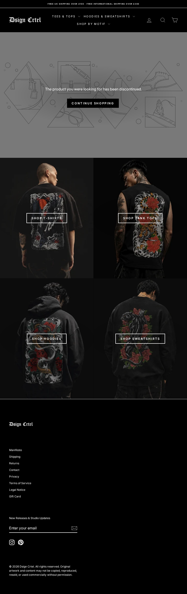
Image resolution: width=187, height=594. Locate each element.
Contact (14, 470)
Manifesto (15, 450)
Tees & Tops (64, 16)
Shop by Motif (92, 24)
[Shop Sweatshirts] (140, 338)
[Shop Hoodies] (47, 338)
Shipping (14, 456)
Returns (14, 463)
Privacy (14, 476)
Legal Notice (17, 489)
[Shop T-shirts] (47, 218)
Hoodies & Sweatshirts (108, 16)
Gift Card (15, 496)
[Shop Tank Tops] (140, 218)
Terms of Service (20, 483)
